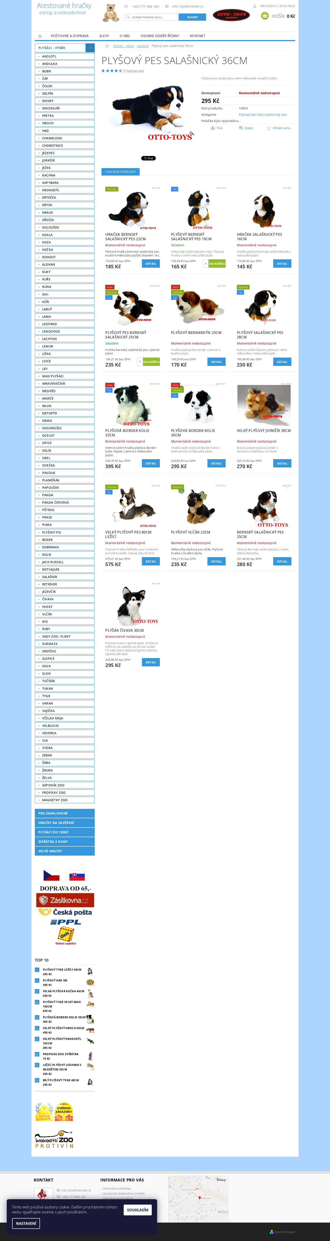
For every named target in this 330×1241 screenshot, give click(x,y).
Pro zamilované (53, 813)
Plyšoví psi (51, 532)
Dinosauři (51, 108)
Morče (48, 398)
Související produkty (120, 172)
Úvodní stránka (40, 36)
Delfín (47, 93)
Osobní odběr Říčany (160, 35)
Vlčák (47, 614)
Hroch (48, 123)
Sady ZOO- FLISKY (56, 636)
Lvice (46, 361)
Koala (47, 235)
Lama (46, 316)
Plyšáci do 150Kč (53, 832)
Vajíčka (48, 711)
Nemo (47, 420)
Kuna (46, 287)
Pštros (48, 510)
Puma (47, 525)
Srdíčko (49, 651)
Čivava (48, 599)
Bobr (46, 71)
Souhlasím (137, 1210)
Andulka (49, 64)
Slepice (48, 658)
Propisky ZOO (54, 792)
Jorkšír (48, 160)
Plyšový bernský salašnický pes (263, 114)
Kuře (46, 279)
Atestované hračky (64, 9)
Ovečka (48, 465)
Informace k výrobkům (118, 1198)
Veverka (49, 733)
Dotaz (248, 128)
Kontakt (197, 35)
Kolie (46, 554)
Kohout (49, 257)
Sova (46, 666)
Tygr (46, 696)
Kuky (46, 272)
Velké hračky (50, 851)
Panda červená (55, 502)
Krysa (47, 205)
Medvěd (49, 391)
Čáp (45, 78)
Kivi (45, 294)
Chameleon (52, 138)
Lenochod (51, 331)
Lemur (47, 346)
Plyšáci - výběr (51, 48)
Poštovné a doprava (70, 35)
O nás (125, 35)
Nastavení (26, 1223)
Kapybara (50, 182)
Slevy (104, 35)
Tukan (47, 688)
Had (45, 131)
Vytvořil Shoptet (285, 1232)
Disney (48, 101)
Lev (45, 369)
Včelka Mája (52, 718)
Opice (47, 443)
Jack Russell (53, 562)
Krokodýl (50, 190)
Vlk (45, 740)
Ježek (46, 168)
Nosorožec (52, 428)
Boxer (47, 540)
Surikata (50, 644)
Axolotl (49, 56)
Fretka (48, 115)
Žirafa (47, 770)
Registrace (287, 6)
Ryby (46, 629)
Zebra (47, 755)
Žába (46, 763)
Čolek (47, 86)
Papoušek (50, 487)
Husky (47, 607)
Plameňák (51, 480)
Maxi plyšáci (53, 376)
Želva (47, 778)
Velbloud (50, 725)
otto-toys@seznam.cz (76, 1190)
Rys (45, 621)
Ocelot (48, 435)
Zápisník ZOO (53, 785)
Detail (151, 264)
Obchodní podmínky (117, 1188)
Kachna (48, 175)
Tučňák (48, 681)
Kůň (45, 302)
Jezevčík (49, 591)
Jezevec (48, 153)
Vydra (47, 748)
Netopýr (49, 413)
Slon (46, 673)
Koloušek (50, 227)
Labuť (47, 309)
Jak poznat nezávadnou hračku (124, 1193)
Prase (47, 517)
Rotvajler (50, 569)
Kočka (47, 249)
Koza (46, 242)
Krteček (49, 197)
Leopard (49, 324)
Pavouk (48, 473)
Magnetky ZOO (55, 800)
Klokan (48, 264)
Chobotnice (52, 145)
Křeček (48, 220)
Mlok (46, 406)
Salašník (49, 577)
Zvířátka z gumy (53, 841)
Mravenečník (54, 383)
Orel (46, 458)
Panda (47, 495)
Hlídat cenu (282, 128)
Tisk (219, 128)
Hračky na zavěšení (56, 823)
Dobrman (50, 547)
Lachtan (49, 339)
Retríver (49, 584)
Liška (46, 353)
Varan (47, 703)
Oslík (46, 450)
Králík (47, 212)
